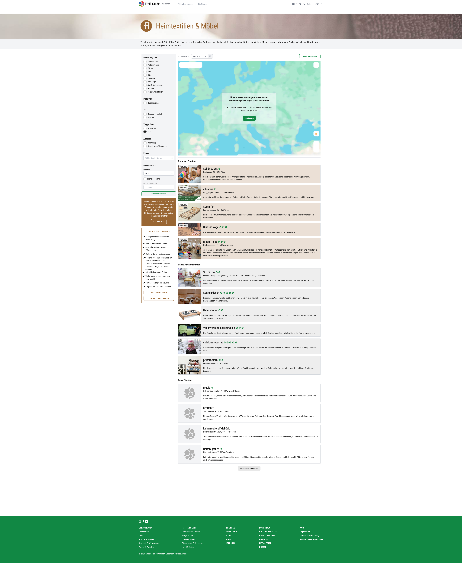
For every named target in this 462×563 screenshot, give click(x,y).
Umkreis (146, 170)
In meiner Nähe (153, 179)
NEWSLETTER (265, 543)
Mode (141, 535)
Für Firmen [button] (202, 4)
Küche (150, 68)
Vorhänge (152, 82)
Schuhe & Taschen (146, 539)
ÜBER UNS (230, 543)
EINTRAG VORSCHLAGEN (159, 298)
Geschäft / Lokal (155, 114)
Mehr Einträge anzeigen (249, 468)
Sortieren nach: (183, 56)
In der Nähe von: (150, 184)
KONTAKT (263, 539)
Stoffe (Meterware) (156, 85)
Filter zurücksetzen (158, 194)
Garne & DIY (153, 88)
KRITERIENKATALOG (159, 292)
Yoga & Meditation (155, 92)
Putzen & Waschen (146, 547)
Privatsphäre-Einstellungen (311, 539)
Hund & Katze (188, 547)
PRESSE (262, 547)
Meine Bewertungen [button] (185, 4)
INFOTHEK (230, 528)
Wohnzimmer (153, 65)
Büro (149, 75)
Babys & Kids (187, 535)
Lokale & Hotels (188, 539)
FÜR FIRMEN (264, 528)
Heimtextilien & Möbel (191, 532)
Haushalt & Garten (190, 528)
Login (317, 4)
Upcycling (152, 143)
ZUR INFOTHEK (159, 222)
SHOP (228, 539)
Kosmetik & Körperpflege (149, 543)
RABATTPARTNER (267, 535)
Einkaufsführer (145, 528)
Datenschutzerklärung (309, 535)
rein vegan (152, 128)
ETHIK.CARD (231, 532)
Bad (149, 72)
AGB (302, 528)
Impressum (305, 532)
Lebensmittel (144, 532)
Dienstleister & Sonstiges (192, 543)
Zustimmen (249, 118)
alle (149, 132)
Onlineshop (152, 117)
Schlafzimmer (153, 61)
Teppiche (151, 78)
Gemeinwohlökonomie (157, 146)
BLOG (228, 535)
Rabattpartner (153, 103)
